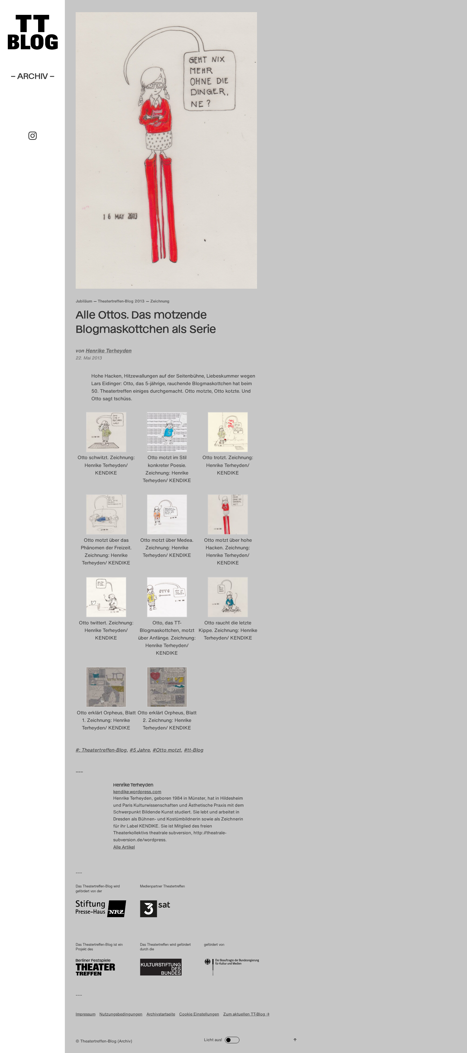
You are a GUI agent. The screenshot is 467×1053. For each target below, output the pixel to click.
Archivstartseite (160, 1014)
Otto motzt (168, 749)
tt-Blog (195, 749)
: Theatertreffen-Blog (103, 749)
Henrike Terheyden (109, 350)
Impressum (85, 1014)
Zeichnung (159, 301)
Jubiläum (84, 301)
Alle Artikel (124, 847)
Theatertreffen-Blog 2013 (121, 301)
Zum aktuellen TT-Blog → (246, 1014)
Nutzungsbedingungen (120, 1014)
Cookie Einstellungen (199, 1014)
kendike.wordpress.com (137, 791)
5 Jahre (141, 749)
